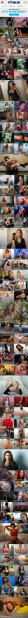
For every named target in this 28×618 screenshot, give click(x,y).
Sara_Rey (17, 68)
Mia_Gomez (3, 142)
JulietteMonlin (4, 268)
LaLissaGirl (3, 152)
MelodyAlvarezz (4, 121)
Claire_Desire (18, 152)
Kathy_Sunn (3, 595)
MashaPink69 (18, 595)
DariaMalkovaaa (4, 500)
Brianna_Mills (3, 469)
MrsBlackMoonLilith (5, 205)
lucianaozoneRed (18, 479)
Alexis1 (16, 564)
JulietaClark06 (18, 26)
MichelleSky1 (4, 511)
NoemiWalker (4, 216)
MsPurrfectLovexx (5, 321)
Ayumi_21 (17, 585)
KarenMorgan (4, 36)
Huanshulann (17, 289)
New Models (20, 6)
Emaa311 (3, 100)
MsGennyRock (4, 26)
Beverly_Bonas (18, 47)
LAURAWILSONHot (19, 490)
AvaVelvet (3, 78)
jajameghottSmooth (5, 553)
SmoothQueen (18, 405)
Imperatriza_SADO (19, 500)
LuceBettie (17, 521)
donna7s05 (3, 574)
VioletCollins (3, 194)
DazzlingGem (18, 36)
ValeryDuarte (17, 416)
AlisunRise (3, 448)
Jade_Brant (17, 574)
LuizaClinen (3, 437)
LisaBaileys (3, 585)
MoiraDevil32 (18, 194)
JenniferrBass (18, 110)
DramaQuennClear (5, 279)
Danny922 (3, 226)
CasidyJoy (3, 173)
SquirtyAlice (17, 279)
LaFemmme (17, 268)
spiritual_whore (18, 57)
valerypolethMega (19, 131)
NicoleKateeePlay (5, 47)
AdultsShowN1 (18, 205)
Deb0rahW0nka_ (18, 258)
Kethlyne (17, 363)
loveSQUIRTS (4, 427)
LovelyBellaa (3, 479)
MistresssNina (18, 300)
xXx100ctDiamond (4, 289)
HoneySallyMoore (5, 395)
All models (4, 6)
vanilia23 (16, 332)
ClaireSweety (18, 511)
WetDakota (3, 184)
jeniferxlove (3, 258)
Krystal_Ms (17, 184)
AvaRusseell (3, 332)
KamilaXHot (17, 142)
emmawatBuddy (18, 226)
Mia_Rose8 (3, 247)
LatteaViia (17, 342)
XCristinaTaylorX (18, 121)
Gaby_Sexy (3, 68)
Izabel (2, 374)
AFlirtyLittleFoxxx (4, 543)
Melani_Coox (17, 78)
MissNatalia (3, 416)
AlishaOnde (17, 353)
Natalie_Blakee (4, 353)
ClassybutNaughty (4, 521)
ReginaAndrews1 (18, 374)
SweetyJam (17, 437)
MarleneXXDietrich (5, 616)
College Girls (12, 6)
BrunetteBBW (4, 490)
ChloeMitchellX (4, 363)
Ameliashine (17, 216)
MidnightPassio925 (5, 564)
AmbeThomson (4, 131)
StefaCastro (3, 57)
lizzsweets (3, 405)
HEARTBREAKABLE (19, 553)
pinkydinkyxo (17, 427)
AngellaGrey (3, 342)
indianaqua (17, 448)
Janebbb (2, 300)
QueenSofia (3, 110)
